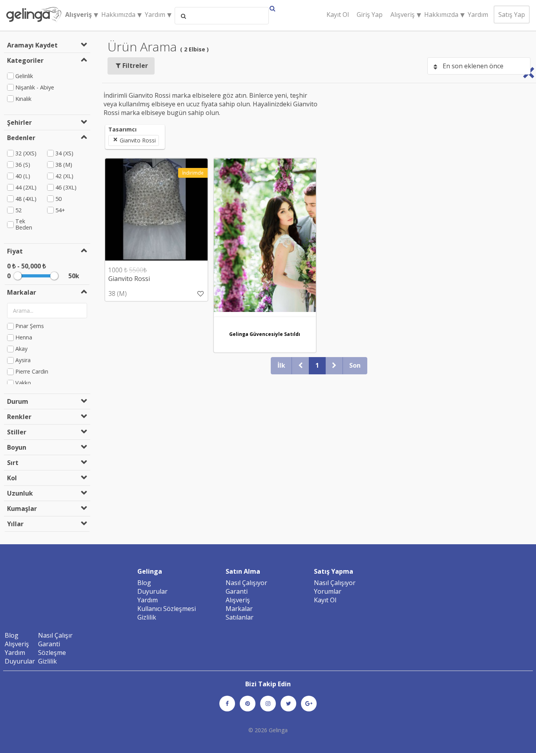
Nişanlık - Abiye (34, 87)
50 (58, 198)
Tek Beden (23, 224)
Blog (144, 582)
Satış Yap (511, 14)
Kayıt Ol (337, 14)
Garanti (237, 591)
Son (355, 365)
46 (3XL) (66, 187)
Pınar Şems (29, 326)
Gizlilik (146, 617)
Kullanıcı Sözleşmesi (166, 608)
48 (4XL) (25, 198)
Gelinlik (24, 76)
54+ (60, 210)
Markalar (239, 608)
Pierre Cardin (31, 371)
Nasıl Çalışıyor (246, 582)
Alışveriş (238, 600)
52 (18, 210)
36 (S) (22, 164)
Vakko (23, 383)
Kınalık (23, 98)
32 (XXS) (25, 153)
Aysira (23, 360)
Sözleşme (52, 652)
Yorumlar (327, 591)
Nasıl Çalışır (55, 635)
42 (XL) (64, 176)
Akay (21, 349)
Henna (23, 337)
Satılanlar (239, 617)
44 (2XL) (25, 187)
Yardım (478, 14)
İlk (281, 365)
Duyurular (152, 591)
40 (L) (22, 176)
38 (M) (63, 164)
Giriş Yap (370, 14)
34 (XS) (64, 153)
